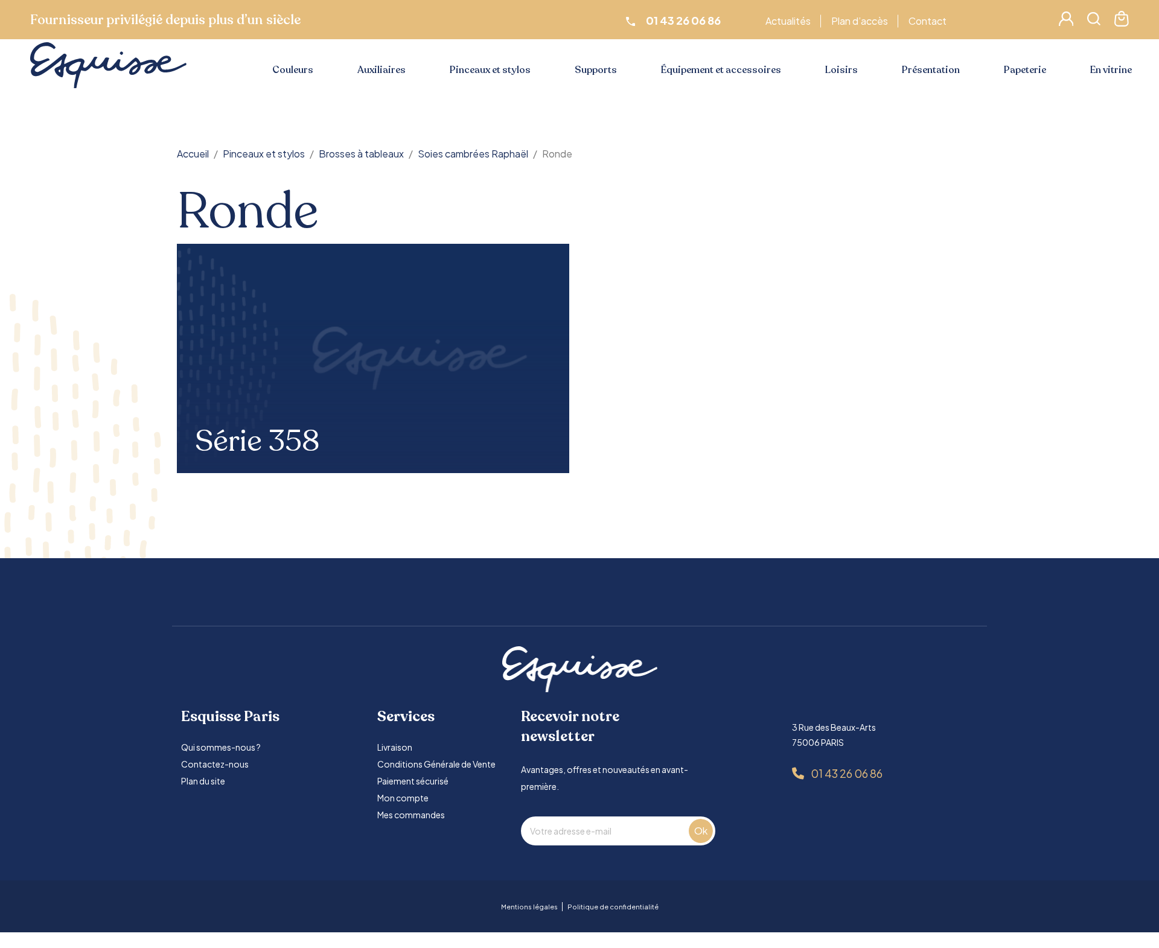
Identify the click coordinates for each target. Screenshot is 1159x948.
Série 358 (257, 441)
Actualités (788, 20)
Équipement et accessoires (721, 70)
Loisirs (841, 70)
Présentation (931, 70)
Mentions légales (529, 907)
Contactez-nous (215, 764)
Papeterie (1025, 70)
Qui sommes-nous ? (221, 747)
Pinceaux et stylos (490, 70)
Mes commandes (411, 814)
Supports (596, 70)
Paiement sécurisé (413, 780)
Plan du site (203, 780)
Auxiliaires (381, 70)
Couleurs (292, 70)
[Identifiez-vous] (1066, 22)
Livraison (394, 747)
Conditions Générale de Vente (436, 764)
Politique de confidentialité (613, 907)
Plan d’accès (859, 20)
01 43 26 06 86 (847, 773)
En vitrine (1111, 70)
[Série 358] (373, 358)
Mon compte (403, 797)
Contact (927, 20)
